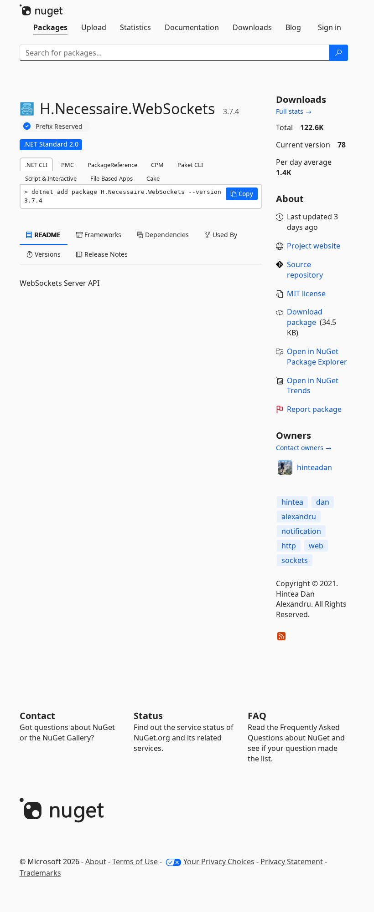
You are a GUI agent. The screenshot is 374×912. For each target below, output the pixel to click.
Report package (314, 409)
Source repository (305, 269)
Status (148, 715)
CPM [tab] (157, 165)
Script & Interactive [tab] (51, 178)
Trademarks (40, 873)
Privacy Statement (291, 861)
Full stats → (294, 111)
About (95, 861)
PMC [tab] (67, 165)
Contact (37, 715)
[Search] (338, 53)
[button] (242, 193)
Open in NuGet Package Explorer (317, 356)
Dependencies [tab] (166, 234)
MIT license (306, 294)
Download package (304, 317)
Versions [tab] (47, 254)
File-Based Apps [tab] (111, 178)
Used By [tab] (224, 234)
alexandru (298, 517)
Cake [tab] (153, 178)
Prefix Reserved (59, 126)
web (316, 546)
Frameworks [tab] (102, 234)
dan (322, 502)
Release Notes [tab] (105, 254)
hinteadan (314, 467)
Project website (313, 246)
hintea (292, 502)
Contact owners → (304, 447)
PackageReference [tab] (112, 165)
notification (301, 531)
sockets (294, 560)
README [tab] (47, 234)
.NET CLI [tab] (36, 165)
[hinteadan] (285, 467)
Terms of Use (135, 861)
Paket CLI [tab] (190, 165)
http (288, 546)
